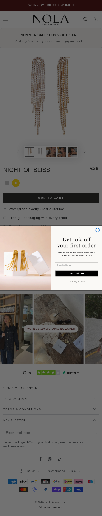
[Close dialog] (97, 230)
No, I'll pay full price (76, 282)
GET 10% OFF (76, 273)
